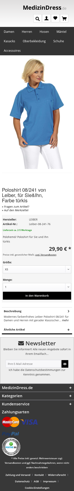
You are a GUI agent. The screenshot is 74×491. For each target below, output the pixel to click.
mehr (65, 320)
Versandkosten (13, 462)
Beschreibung (12, 311)
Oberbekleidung (34, 41)
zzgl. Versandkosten (45, 254)
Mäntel (61, 32)
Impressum (49, 481)
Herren (27, 32)
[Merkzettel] (55, 18)
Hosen (44, 32)
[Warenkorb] (64, 18)
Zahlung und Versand (18, 475)
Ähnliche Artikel (14, 329)
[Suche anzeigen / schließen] (37, 18)
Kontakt (39, 475)
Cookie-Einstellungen (37, 487)
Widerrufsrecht (57, 475)
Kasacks (9, 41)
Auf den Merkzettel (16, 210)
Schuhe (58, 41)
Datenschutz (22, 481)
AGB (36, 481)
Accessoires (12, 50)
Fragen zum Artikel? (16, 206)
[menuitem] (19, 475)
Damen (9, 32)
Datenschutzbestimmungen (43, 370)
